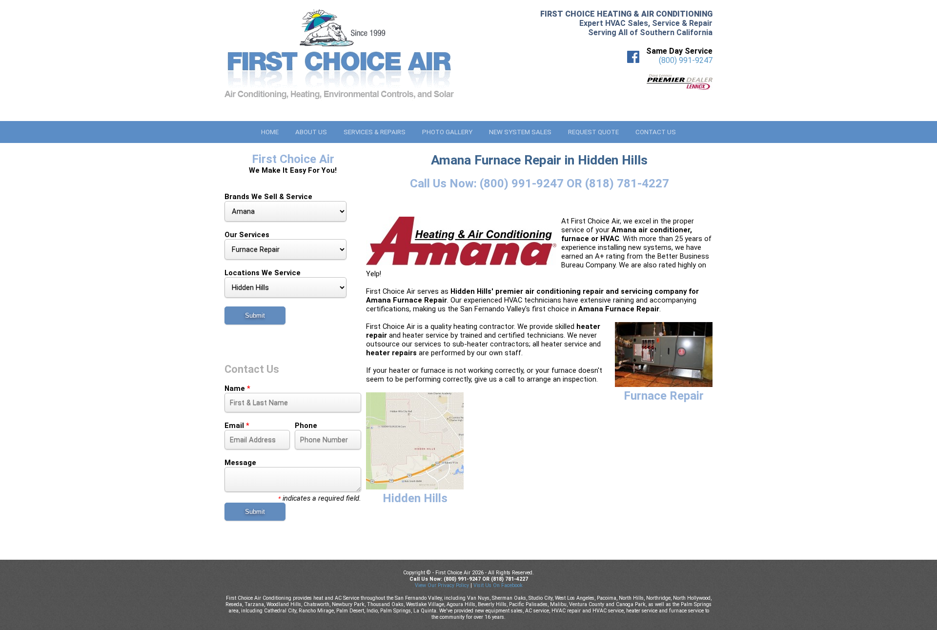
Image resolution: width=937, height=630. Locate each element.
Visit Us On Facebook (498, 585)
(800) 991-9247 (686, 60)
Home (270, 132)
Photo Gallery (447, 132)
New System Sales (520, 132)
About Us (311, 132)
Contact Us (655, 132)
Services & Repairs (375, 132)
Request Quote (593, 132)
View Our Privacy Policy (442, 585)
